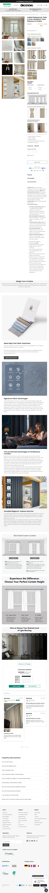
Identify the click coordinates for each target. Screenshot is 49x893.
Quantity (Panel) (31, 149)
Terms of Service (7, 828)
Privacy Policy (6, 826)
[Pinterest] (34, 841)
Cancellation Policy (22, 814)
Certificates (5, 818)
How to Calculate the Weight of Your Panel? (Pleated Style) (16, 778)
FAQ (19, 822)
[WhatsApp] (37, 841)
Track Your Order (22, 826)
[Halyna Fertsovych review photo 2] (5, 730)
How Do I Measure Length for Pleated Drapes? (13, 774)
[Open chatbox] (46, 890)
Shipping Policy (21, 816)
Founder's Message (7, 814)
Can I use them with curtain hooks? (10, 795)
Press (36, 814)
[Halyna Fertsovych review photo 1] (13, 715)
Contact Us (21, 824)
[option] (24, 554)
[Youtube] (32, 841)
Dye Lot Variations (22, 820)
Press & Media (6, 820)
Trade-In (37, 816)
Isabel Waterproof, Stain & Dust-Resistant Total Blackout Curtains (27, 14)
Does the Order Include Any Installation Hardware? (14, 786)
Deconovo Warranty (23, 812)
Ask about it (44, 885)
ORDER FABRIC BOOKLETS (11, 357)
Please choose (30, 88)
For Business (37, 824)
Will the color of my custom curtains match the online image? (16, 799)
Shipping (29, 174)
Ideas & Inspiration (7, 824)
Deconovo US (6, 885)
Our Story (5, 812)
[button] (30, 38)
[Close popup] (46, 877)
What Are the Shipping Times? (9, 766)
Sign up (6, 845)
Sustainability (30, 178)
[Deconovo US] (26, 5)
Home (3, 14)
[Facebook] (27, 841)
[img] (7, 698)
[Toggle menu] (14, 5)
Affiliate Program (39, 822)
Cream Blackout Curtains (9, 14)
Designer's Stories (7, 822)
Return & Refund (22, 818)
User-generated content (40, 818)
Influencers (37, 820)
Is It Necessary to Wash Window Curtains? (12, 782)
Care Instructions (31, 182)
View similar (36, 885)
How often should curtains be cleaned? (11, 791)
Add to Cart (37, 162)
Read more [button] (28, 708)
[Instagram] (29, 841)
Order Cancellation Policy (8, 770)
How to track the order (7, 762)
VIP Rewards (37, 812)
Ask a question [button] (32, 686)
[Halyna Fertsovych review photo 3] (8, 730)
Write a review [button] (16, 686)
